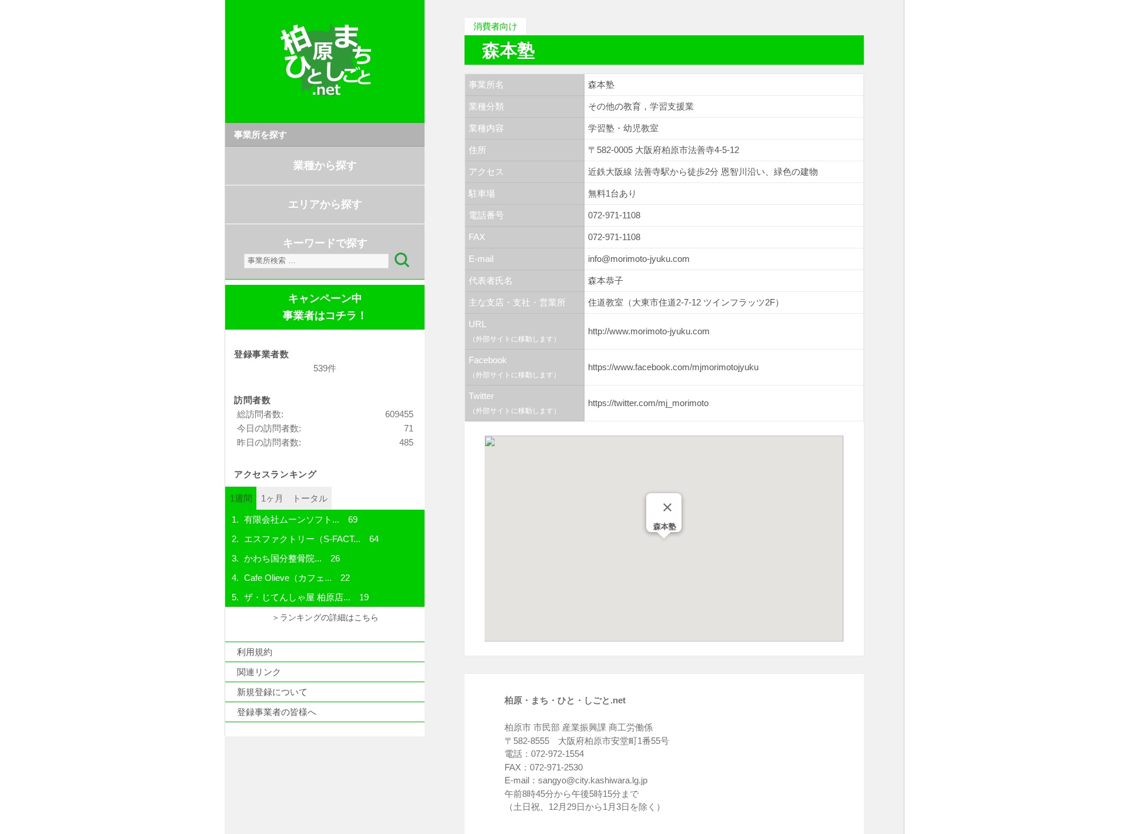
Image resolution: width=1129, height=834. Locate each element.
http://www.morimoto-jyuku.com (649, 331)
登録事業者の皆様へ (276, 712)
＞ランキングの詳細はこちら (325, 617)
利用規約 (254, 652)
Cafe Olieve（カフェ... (288, 578)
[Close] (667, 507)
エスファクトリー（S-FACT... (302, 539)
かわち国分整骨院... (283, 558)
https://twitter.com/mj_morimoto (648, 403)
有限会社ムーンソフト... (291, 519)
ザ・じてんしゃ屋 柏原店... (297, 597)
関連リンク (259, 672)
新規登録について (272, 692)
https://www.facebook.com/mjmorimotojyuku (673, 367)
